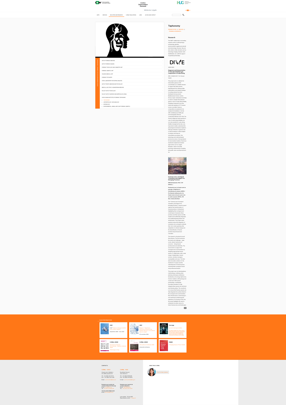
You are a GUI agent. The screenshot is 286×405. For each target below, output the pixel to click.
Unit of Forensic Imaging (108, 64)
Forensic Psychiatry (107, 77)
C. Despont (133, 398)
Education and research (116, 15)
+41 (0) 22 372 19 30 (127, 388)
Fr (185, 10)
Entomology (107, 104)
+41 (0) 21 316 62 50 (109, 388)
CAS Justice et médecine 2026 (146, 344)
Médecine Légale (150, 10)
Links (140, 15)
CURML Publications (131, 15)
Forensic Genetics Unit (107, 70)
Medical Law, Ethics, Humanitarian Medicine (113, 87)
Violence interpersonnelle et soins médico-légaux (118, 328)
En (187, 10)
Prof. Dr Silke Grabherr (162, 372)
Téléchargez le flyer (114, 349)
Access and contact (150, 15)
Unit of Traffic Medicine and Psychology (112, 84)
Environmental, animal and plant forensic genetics (117, 106)
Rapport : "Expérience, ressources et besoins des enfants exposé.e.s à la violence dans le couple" (147, 330)
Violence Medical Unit (107, 74)
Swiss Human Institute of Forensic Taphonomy (114, 97)
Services (105, 15)
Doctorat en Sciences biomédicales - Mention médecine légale (118, 346)
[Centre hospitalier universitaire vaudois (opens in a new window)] (102, 3)
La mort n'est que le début (175, 328)
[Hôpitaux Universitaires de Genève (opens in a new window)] (184, 3)
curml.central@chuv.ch (110, 379)
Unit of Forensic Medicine (108, 60)
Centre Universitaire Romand (143, 4)
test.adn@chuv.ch (109, 392)
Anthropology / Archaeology (111, 102)
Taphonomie (107, 100)
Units (98, 15)
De (189, 10)
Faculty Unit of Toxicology (109, 90)
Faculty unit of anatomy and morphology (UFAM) (114, 94)
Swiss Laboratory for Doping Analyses (112, 80)
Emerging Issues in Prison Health (177, 344)
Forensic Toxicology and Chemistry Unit (112, 67)
